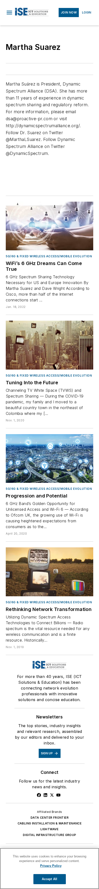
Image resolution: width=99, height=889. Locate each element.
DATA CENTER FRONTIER (49, 817)
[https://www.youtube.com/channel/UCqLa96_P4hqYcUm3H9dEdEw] (58, 795)
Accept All (49, 879)
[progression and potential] (49, 458)
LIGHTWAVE (49, 829)
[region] (49, 868)
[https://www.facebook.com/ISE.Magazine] (39, 795)
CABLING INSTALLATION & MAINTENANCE (50, 823)
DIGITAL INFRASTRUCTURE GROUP (49, 835)
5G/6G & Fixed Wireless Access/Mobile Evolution (49, 256)
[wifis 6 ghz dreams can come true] (49, 226)
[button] (9, 12)
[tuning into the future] (49, 345)
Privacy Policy (51, 866)
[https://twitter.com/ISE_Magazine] (52, 795)
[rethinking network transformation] (49, 571)
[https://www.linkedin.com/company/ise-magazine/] (45, 795)
